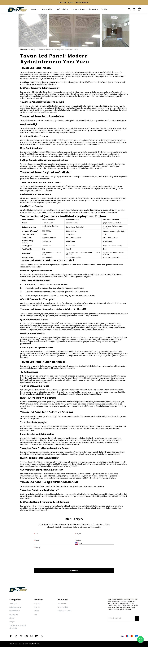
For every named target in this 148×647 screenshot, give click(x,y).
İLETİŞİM (104, 9)
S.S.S (35, 614)
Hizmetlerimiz (14, 611)
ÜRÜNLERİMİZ (61, 9)
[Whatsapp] (42, 636)
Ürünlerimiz (13, 614)
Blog (33, 49)
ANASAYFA (34, 9)
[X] (21, 636)
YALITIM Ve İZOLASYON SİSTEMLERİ (84, 9)
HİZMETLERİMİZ (47, 9)
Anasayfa (24, 49)
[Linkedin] (36, 636)
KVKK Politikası (63, 607)
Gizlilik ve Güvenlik (64, 611)
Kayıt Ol (36, 607)
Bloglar (11, 618)
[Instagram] (16, 636)
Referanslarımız (15, 607)
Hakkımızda (62, 603)
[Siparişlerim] (134, 9)
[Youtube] (31, 636)
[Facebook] (10, 636)
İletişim (12, 622)
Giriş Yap (37, 603)
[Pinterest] (26, 636)
